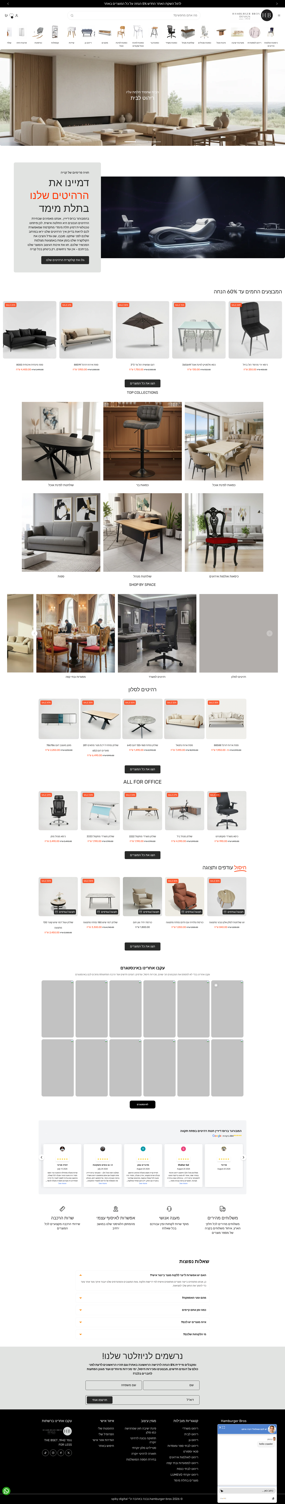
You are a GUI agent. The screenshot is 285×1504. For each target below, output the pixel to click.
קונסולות (55, 43)
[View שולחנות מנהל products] (142, 532)
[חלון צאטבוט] (247, 1463)
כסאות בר (155, 43)
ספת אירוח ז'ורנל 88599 (86, 364)
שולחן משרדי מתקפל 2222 (142, 836)
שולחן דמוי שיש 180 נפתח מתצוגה (100, 922)
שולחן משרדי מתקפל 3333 (100, 836)
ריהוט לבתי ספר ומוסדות (183, 1446)
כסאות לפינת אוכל (121, 44)
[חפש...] (72, 15)
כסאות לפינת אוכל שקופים (138, 44)
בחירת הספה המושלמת (141, 1459)
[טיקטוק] (45, 1453)
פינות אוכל (221, 43)
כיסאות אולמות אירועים (271, 44)
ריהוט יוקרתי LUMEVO (184, 1474)
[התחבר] (16, 15)
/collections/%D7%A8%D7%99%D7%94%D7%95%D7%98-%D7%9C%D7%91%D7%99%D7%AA (223, 51)
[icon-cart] (6, 15)
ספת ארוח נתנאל (184, 745)
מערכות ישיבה (238, 43)
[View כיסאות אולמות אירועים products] (224, 532)
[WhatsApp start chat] (6, 1491)
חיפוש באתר (106, 1446)
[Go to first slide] (8, 3)
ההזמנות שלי (106, 1428)
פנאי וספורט (190, 1451)
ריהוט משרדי (190, 1428)
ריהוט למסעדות (254, 43)
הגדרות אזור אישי (103, 1440)
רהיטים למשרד (157, 677)
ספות (61, 576)
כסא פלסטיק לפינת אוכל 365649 (199, 364)
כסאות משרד (171, 43)
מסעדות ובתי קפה (76, 677)
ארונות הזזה (21, 43)
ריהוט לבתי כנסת (187, 1469)
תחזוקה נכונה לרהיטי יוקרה (143, 1440)
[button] (220, 1427)
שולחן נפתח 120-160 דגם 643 (142, 745)
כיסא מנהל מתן (58, 836)
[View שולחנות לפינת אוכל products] (61, 441)
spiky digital (119, 1499)
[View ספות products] (61, 532)
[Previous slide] (277, 3)
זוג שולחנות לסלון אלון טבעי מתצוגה (226, 922)
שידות (71, 43)
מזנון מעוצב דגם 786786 (58, 745)
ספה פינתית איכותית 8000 (29, 364)
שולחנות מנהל (188, 43)
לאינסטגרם (142, 1104)
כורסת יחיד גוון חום (142, 922)
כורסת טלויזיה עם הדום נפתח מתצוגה (184, 922)
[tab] (155, 141)
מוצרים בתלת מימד (186, 1480)
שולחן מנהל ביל (184, 836)
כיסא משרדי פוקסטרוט (227, 836)
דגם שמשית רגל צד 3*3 (142, 364)
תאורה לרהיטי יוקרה (143, 1453)
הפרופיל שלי (106, 1434)
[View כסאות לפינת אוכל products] (224, 441)
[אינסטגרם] (53, 1453)
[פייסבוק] (61, 1453)
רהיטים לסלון (238, 677)
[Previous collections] (34, 32)
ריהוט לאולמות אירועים (183, 1457)
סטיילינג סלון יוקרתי (144, 1448)
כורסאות (38, 43)
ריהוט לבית (191, 1434)
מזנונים (105, 43)
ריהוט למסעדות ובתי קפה (182, 1463)
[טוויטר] (68, 1453)
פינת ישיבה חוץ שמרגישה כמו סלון (140, 1430)
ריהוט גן (88, 43)
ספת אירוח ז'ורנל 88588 (226, 745)
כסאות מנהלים (204, 43)
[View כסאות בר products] (142, 441)
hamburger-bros (161, 1499)
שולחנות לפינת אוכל (61, 485)
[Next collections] (270, 32)
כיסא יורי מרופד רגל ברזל (255, 364)
